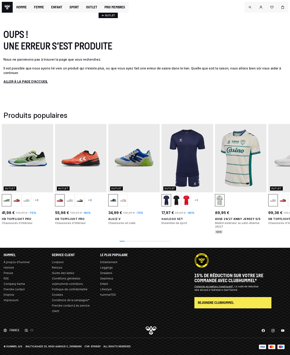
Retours (57, 267)
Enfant (104, 284)
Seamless (106, 278)
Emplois (9, 294)
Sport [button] (74, 7)
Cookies (57, 294)
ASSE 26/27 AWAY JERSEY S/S (238, 219)
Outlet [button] (91, 7)
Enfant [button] (56, 7)
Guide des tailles (63, 273)
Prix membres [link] (114, 7)
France (14, 330)
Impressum (11, 300)
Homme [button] (21, 7)
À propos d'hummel (17, 262)
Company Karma (14, 284)
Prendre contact (14, 289)
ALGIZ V (114, 219)
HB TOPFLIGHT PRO (16, 219)
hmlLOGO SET (172, 219)
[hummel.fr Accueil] (7, 7)
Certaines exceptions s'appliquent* (214, 286)
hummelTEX (108, 294)
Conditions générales (66, 278)
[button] (250, 7)
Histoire (9, 267)
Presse (8, 273)
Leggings (106, 267)
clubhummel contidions (67, 284)
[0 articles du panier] (282, 7)
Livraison (58, 262)
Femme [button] (39, 7)
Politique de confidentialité (69, 289)
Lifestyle (106, 289)
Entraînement (108, 262)
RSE (6, 278)
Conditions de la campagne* (70, 300)
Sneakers (106, 273)
